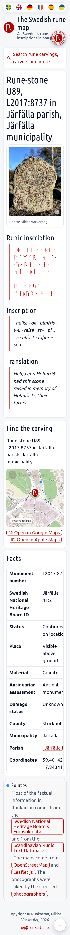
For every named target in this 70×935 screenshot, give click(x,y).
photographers (29, 894)
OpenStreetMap (30, 865)
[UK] (62, 7)
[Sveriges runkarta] (9, 27)
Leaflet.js (23, 872)
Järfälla (53, 748)
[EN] (19, 7)
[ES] (51, 7)
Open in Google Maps (36, 532)
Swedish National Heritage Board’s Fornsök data (31, 826)
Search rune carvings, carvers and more (35, 57)
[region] (35, 498)
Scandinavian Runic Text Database (33, 847)
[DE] (29, 7)
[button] (35, 493)
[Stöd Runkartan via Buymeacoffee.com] (58, 38)
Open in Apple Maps (38, 539)
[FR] (40, 7)
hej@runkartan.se (35, 927)
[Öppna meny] (60, 925)
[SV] (8, 7)
